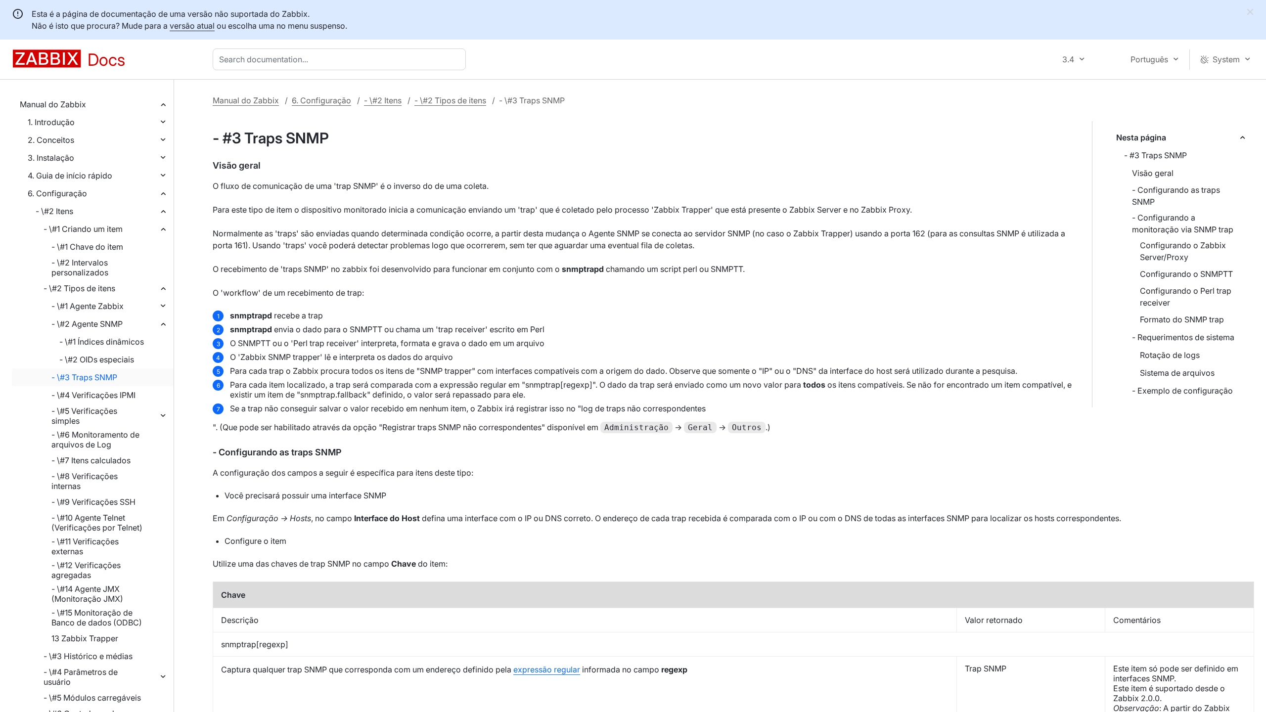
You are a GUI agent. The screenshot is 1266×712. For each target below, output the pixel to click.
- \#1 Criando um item (83, 229)
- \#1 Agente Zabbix (87, 306)
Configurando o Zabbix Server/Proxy (1183, 251)
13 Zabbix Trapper (84, 638)
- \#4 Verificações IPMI (93, 395)
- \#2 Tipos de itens (79, 288)
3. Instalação (51, 158)
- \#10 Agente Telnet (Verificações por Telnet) (96, 523)
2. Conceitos (51, 140)
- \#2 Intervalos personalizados (79, 267)
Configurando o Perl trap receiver (1185, 297)
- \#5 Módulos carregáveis (92, 698)
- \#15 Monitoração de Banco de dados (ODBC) (96, 617)
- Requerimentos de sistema (1183, 337)
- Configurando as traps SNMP (1176, 196)
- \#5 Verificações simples (84, 416)
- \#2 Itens (54, 211)
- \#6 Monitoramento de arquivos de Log (95, 439)
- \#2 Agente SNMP (87, 324)
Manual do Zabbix (53, 104)
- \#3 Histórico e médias (88, 656)
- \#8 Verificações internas (84, 481)
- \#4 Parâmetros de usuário (81, 677)
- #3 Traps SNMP (1155, 155)
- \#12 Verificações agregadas (86, 570)
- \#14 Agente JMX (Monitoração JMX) (87, 594)
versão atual (192, 26)
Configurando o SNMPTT (1186, 274)
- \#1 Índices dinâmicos (101, 342)
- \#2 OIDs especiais (96, 359)
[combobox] (341, 59)
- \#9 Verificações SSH (93, 502)
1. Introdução (51, 122)
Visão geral (1153, 173)
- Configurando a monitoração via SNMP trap (1182, 223)
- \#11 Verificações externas (85, 546)
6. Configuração (57, 193)
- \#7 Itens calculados (91, 460)
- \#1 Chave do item (87, 247)
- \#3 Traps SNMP (84, 377)
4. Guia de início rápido (70, 175)
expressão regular (546, 669)
